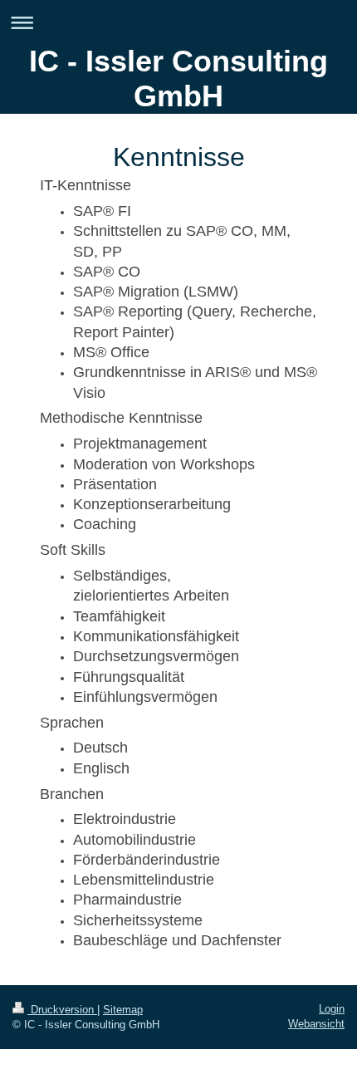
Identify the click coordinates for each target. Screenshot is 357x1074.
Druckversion (62, 1009)
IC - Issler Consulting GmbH (178, 78)
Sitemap (123, 1009)
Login (332, 1009)
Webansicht (316, 1024)
